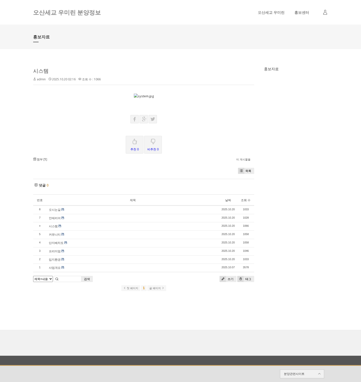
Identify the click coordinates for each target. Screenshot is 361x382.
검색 (87, 279)
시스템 (41, 70)
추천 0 (134, 149)
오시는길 (55, 210)
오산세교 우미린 (271, 12)
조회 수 (245, 200)
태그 (248, 279)
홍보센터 (301, 12)
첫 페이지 (132, 288)
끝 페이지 (155, 288)
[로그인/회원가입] (325, 12)
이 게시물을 (243, 159)
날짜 (228, 200)
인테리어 (55, 218)
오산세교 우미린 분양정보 (67, 12)
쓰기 (230, 279)
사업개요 (55, 268)
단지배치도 (56, 243)
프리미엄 (55, 251)
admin (41, 79)
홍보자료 (271, 68)
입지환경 (55, 259)
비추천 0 (153, 149)
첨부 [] (41, 159)
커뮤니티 (55, 234)
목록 (248, 171)
